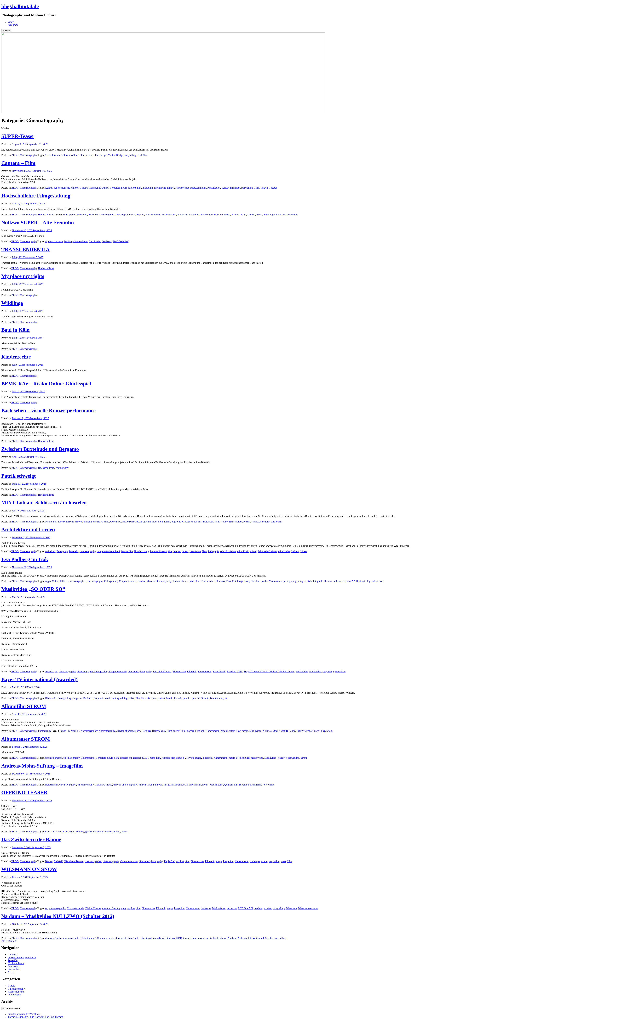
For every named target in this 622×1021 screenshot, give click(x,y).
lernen (197, 521)
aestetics (49, 671)
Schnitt (204, 698)
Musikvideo (95, 241)
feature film (127, 551)
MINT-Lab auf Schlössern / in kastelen (44, 502)
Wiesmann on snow (308, 908)
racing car (232, 908)
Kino (243, 214)
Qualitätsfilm (230, 784)
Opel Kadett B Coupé (284, 730)
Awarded (12, 954)
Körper (177, 551)
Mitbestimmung (198, 187)
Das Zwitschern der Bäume (31, 839)
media (264, 581)
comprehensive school (108, 551)
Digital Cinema (93, 908)
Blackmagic (69, 831)
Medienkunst (275, 581)
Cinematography (28, 155)
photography (289, 581)
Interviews (180, 784)
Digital (124, 214)
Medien (251, 214)
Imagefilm (147, 187)
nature (264, 861)
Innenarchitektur (158, 551)
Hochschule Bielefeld (212, 214)
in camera (207, 757)
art (56, 671)
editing (123, 698)
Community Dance (98, 187)
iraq (258, 581)
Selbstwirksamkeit (230, 187)
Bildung (88, 521)
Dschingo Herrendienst (76, 241)
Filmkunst (171, 214)
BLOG (15, 155)
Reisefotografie (315, 581)
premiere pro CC (191, 698)
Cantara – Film (18, 163)
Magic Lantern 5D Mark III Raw (260, 671)
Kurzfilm (231, 671)
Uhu (289, 861)
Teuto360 (12, 960)
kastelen (189, 521)
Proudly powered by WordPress (24, 1014)
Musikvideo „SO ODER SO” (33, 589)
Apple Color (51, 581)
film (97, 155)
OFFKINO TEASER (24, 792)
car (46, 908)
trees (283, 861)
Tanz (256, 187)
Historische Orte (130, 521)
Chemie (105, 521)
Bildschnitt (50, 698)
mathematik (208, 521)
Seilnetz (295, 551)
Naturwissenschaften (231, 521)
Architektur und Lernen (28, 529)
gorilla (88, 831)
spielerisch (276, 521)
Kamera (235, 214)
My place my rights (22, 276)
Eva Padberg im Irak (24, 559)
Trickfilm (142, 155)
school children (228, 551)
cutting (115, 698)
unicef (375, 581)
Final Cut (231, 581)
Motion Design (115, 155)
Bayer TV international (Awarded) (39, 679)
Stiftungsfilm (254, 784)
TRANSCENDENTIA (25, 249)
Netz (204, 551)
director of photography (159, 581)
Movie (169, 698)
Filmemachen (158, 214)
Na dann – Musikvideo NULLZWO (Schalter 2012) (57, 916)
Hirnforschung (141, 551)
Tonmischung (217, 698)
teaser (124, 831)
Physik (246, 521)
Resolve (328, 581)
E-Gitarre (150, 757)
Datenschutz (14, 969)
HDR (179, 938)
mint (217, 521)
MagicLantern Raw (231, 730)
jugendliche (160, 187)
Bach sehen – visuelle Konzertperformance (48, 410)
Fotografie (182, 214)
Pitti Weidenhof (120, 241)
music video (302, 671)
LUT (239, 671)
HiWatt (190, 757)
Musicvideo (315, 671)
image (103, 155)
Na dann (232, 938)
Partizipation (213, 187)
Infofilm (166, 521)
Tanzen (264, 187)
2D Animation (52, 155)
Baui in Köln (15, 330)
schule (253, 551)
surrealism (340, 671)
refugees (302, 581)
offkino (116, 831)
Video (303, 551)
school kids (243, 551)
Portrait (178, 698)
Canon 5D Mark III (69, 730)
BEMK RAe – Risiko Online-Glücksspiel (46, 384)
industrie (156, 521)
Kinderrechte (182, 187)
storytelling (130, 155)
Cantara (84, 187)
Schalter (269, 938)
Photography (62, 467)
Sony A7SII (352, 581)
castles (96, 521)
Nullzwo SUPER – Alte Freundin (37, 222)
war (381, 581)
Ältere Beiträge (9, 941)
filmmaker (146, 698)
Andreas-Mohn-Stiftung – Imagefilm (42, 766)
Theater (273, 187)
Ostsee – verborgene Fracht (22, 957)
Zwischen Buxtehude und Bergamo (40, 449)
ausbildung (81, 214)
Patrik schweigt (18, 476)
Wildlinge (12, 303)
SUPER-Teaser (17, 136)
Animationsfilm (69, 155)
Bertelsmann (51, 784)
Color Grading (88, 938)
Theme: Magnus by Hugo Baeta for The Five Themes (35, 1016)
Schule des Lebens (267, 551)
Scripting (268, 214)
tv (226, 698)
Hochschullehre (46, 214)
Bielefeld (93, 214)
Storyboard (279, 214)
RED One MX (245, 908)
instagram (13, 24)
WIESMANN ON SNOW (29, 869)
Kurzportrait (158, 698)
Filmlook (220, 581)
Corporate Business (82, 698)
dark (116, 757)
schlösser (256, 521)
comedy (80, 831)
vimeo (11, 22)
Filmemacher (207, 581)
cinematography (88, 551)
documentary (179, 581)
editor (131, 698)
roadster (258, 908)
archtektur (50, 551)
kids (170, 551)
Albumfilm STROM (23, 706)
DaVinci (142, 581)
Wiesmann (291, 908)
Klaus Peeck (219, 671)
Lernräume (195, 551)
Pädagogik (213, 551)
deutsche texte (55, 241)
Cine (117, 214)
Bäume (48, 861)
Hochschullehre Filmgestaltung (35, 196)
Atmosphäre (68, 214)
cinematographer (77, 581)
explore (90, 155)
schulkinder (284, 551)
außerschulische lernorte (66, 187)
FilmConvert (164, 671)
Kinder (170, 187)
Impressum (13, 966)
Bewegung (62, 551)
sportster (268, 908)
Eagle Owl (169, 861)
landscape (255, 861)
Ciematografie (106, 214)
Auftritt (48, 187)
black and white (53, 831)
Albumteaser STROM (25, 739)
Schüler (266, 521)
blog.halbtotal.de (20, 6)
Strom (329, 730)
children (63, 581)
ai (46, 241)
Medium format (286, 671)
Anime (81, 155)
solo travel (339, 581)
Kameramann (204, 671)
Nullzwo (106, 241)
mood (259, 214)
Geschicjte (115, 521)
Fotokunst (194, 214)
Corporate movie (118, 187)
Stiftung (243, 784)
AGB (10, 972)
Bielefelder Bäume (73, 861)
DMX (132, 214)
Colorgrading (111, 581)
